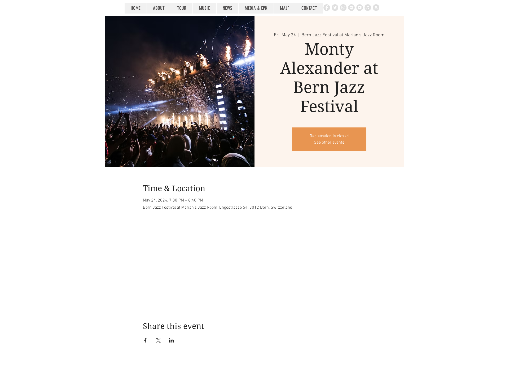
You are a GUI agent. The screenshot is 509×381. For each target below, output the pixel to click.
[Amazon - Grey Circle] (376, 7)
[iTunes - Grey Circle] (368, 7)
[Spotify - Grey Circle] (351, 7)
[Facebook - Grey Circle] (326, 7)
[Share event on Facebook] (145, 340)
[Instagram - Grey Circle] (343, 7)
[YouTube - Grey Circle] (359, 7)
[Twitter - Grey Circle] (335, 7)
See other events (329, 142)
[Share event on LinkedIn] (171, 340)
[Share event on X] (158, 340)
